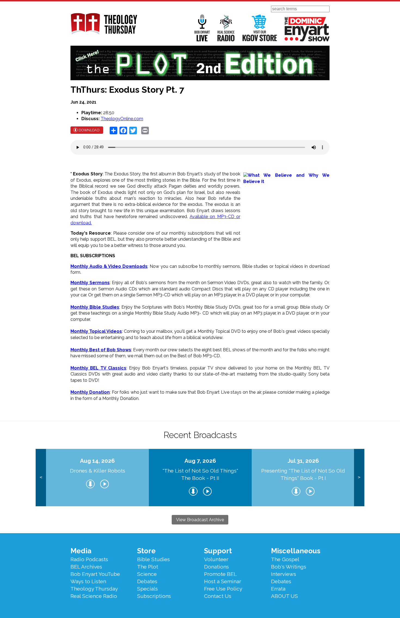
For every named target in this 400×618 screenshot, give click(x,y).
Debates (147, 581)
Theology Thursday (94, 589)
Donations (216, 567)
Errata (278, 589)
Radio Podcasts (89, 559)
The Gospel (285, 559)
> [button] (359, 477)
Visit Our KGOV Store (259, 27)
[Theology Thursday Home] (103, 24)
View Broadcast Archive (200, 519)
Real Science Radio (226, 27)
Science (147, 574)
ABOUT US (284, 596)
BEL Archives (86, 567)
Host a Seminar (222, 581)
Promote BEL (220, 574)
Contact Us (217, 596)
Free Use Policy (223, 589)
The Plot (147, 567)
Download (89, 130)
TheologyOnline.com (122, 118)
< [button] (41, 477)
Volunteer (216, 559)
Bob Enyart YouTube (95, 574)
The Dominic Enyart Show (307, 29)
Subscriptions (154, 596)
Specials (147, 589)
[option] (97, 477)
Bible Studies (153, 559)
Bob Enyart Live (202, 27)
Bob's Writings (288, 567)
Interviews (283, 574)
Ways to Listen (88, 581)
